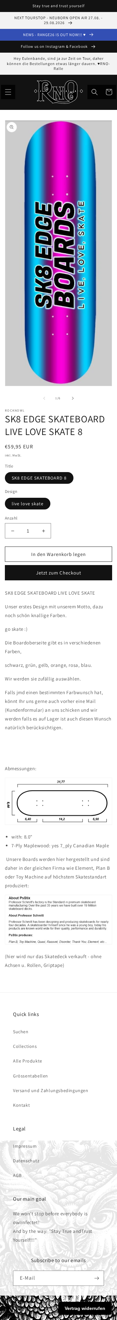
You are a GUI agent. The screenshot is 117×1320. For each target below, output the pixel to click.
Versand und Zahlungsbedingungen (50, 1090)
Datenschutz (26, 1161)
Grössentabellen (30, 1076)
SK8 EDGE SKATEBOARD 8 (39, 478)
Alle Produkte (27, 1061)
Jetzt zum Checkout (58, 573)
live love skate (28, 504)
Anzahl (11, 518)
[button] (8, 92)
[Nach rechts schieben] (73, 398)
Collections (25, 1046)
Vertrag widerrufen (85, 1308)
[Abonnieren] (96, 1278)
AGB (17, 1175)
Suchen (21, 1032)
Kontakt (21, 1105)
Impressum (25, 1146)
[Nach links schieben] (44, 398)
